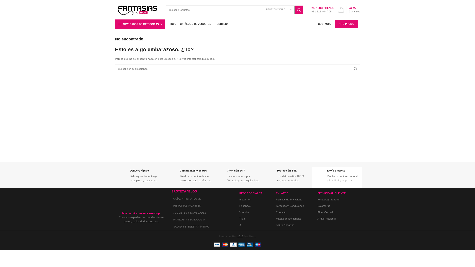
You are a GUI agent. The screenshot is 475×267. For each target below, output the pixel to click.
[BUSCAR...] (299, 10)
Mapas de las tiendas (288, 218)
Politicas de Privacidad (289, 199)
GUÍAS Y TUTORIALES (187, 198)
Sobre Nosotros (285, 224)
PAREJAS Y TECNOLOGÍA (189, 219)
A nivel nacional (326, 218)
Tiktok (242, 218)
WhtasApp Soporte (328, 199)
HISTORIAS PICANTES (187, 205)
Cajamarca (323, 205)
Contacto (281, 212)
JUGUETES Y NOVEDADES (189, 212)
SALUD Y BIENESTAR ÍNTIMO (191, 226)
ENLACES (282, 193)
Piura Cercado (325, 212)
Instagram (245, 199)
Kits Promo (346, 24)
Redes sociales (250, 193)
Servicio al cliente (331, 193)
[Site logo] (137, 9)
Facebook (245, 205)
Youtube (244, 212)
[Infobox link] (323, 10)
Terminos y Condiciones (290, 205)
